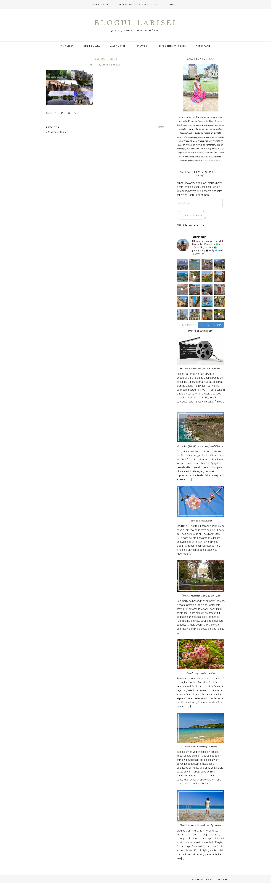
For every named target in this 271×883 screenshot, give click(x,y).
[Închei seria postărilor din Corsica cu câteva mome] (182, 264)
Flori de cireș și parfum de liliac (200, 673)
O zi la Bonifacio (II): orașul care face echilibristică (200, 446)
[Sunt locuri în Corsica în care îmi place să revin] (219, 276)
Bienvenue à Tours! (57, 132)
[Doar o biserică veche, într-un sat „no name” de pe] (219, 289)
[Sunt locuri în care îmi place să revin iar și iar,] (207, 264)
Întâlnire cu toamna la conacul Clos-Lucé (201, 596)
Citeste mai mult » (212, 160)
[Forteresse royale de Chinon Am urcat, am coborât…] (219, 314)
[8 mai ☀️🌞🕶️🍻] (207, 314)
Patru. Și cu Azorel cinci (201, 521)
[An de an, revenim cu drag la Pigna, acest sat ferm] (207, 276)
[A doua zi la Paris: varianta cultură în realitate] (182, 314)
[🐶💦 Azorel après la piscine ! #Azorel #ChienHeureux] (207, 301)
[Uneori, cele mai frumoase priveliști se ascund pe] (194, 301)
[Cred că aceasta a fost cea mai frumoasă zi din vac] (194, 264)
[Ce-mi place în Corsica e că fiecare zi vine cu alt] (182, 289)
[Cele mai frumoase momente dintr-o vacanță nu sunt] (207, 289)
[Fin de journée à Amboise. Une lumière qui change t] (219, 301)
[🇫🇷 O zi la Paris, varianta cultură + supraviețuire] (194, 314)
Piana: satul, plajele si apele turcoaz (200, 746)
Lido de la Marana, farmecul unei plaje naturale (201, 825)
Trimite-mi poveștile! (191, 215)
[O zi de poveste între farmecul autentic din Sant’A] (194, 276)
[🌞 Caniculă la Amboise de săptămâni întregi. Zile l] (182, 301)
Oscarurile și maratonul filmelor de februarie (200, 368)
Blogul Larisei (135, 23)
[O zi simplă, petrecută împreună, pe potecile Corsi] (219, 264)
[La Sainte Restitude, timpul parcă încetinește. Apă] (182, 276)
